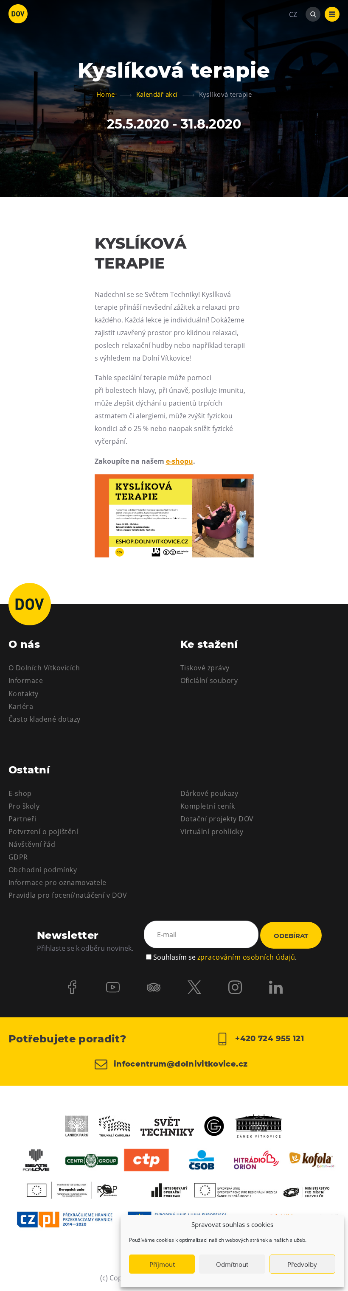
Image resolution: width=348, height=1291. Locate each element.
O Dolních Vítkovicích (44, 667)
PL (293, 40)
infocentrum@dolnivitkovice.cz (180, 1064)
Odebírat (291, 936)
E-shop (20, 793)
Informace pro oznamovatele (57, 882)
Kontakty (23, 693)
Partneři (22, 818)
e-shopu (179, 461)
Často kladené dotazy (44, 719)
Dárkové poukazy (209, 793)
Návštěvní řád (31, 844)
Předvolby (302, 1264)
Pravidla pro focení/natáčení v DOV (67, 895)
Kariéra (20, 706)
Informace (25, 680)
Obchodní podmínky (42, 869)
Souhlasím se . (225, 957)
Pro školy (23, 806)
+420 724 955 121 (268, 1038)
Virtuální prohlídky (211, 831)
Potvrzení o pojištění (43, 831)
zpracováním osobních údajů (246, 957)
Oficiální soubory (209, 680)
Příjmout (162, 1264)
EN (293, 55)
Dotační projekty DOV (217, 818)
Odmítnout (232, 1264)
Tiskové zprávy (205, 667)
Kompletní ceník (207, 806)
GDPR (18, 857)
